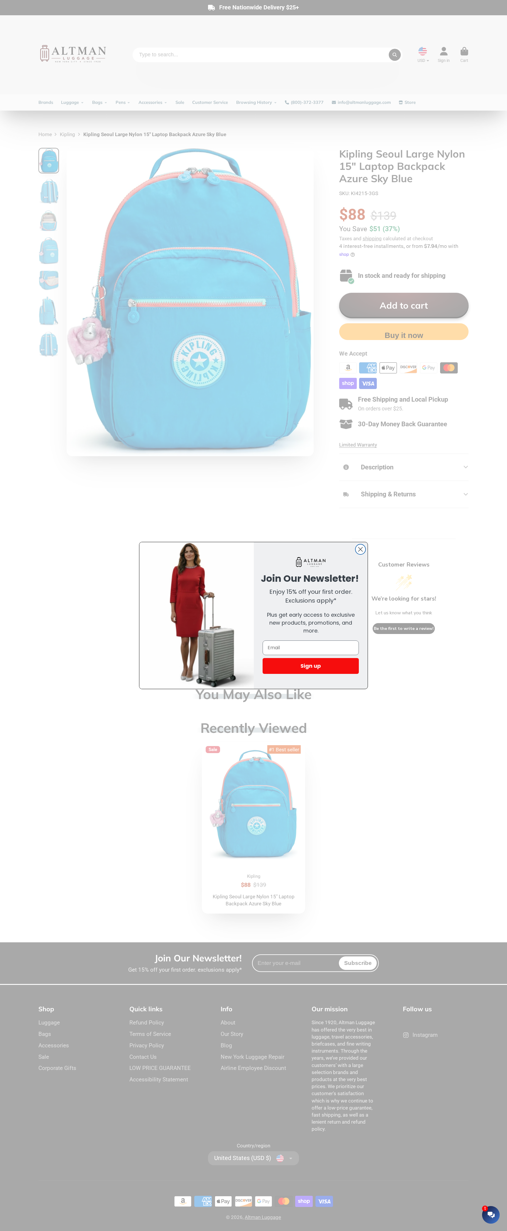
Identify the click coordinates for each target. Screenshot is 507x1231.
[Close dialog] (360, 549)
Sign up (310, 665)
